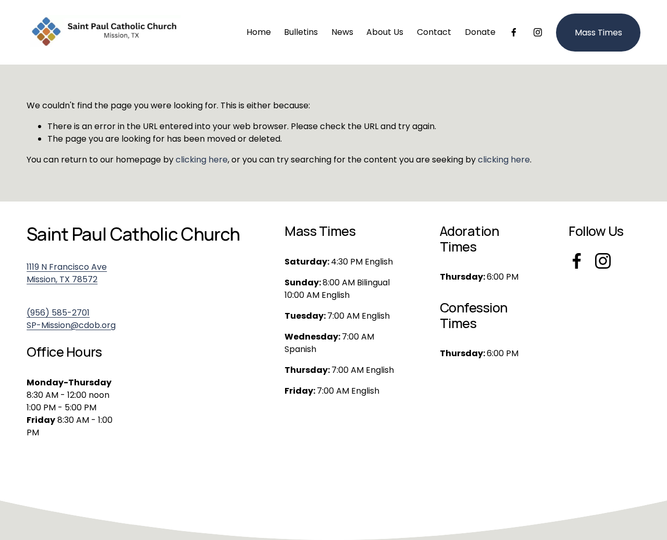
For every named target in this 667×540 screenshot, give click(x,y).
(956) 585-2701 (58, 313)
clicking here (202, 160)
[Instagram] (538, 32)
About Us (384, 32)
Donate (480, 32)
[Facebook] (514, 32)
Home (258, 32)
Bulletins (301, 32)
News (342, 32)
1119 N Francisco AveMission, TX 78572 (67, 273)
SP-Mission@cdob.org (71, 325)
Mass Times (598, 33)
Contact (434, 32)
